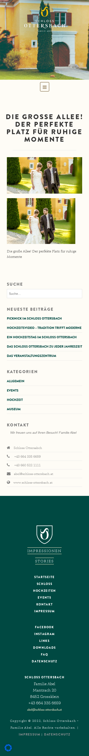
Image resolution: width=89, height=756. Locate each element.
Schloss (44, 584)
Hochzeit (15, 399)
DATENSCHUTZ (44, 661)
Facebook (44, 627)
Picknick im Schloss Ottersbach (34, 318)
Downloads (44, 648)
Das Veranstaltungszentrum (31, 356)
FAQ (44, 654)
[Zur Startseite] (44, 40)
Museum (14, 409)
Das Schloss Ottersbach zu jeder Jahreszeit (44, 346)
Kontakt (44, 604)
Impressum (44, 611)
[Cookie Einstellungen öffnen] (8, 750)
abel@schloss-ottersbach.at (44, 709)
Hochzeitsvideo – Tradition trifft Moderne (44, 327)
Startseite (44, 577)
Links (44, 641)
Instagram (44, 634)
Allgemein (15, 381)
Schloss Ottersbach (44, 677)
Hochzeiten (44, 591)
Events (12, 390)
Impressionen (44, 550)
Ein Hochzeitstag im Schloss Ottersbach (42, 337)
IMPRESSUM (29, 734)
